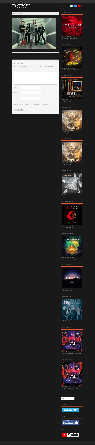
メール (16, 92)
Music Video (61, 6)
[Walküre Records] (21, 5)
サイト (15, 98)
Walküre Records (23, 443)
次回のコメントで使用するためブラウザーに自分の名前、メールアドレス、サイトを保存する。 (35, 104)
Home (43, 6)
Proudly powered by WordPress (62, 443)
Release (55, 6)
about (47, 6)
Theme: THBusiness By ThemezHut (75, 443)
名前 (15, 87)
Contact (67, 6)
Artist (51, 6)
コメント (16, 70)
